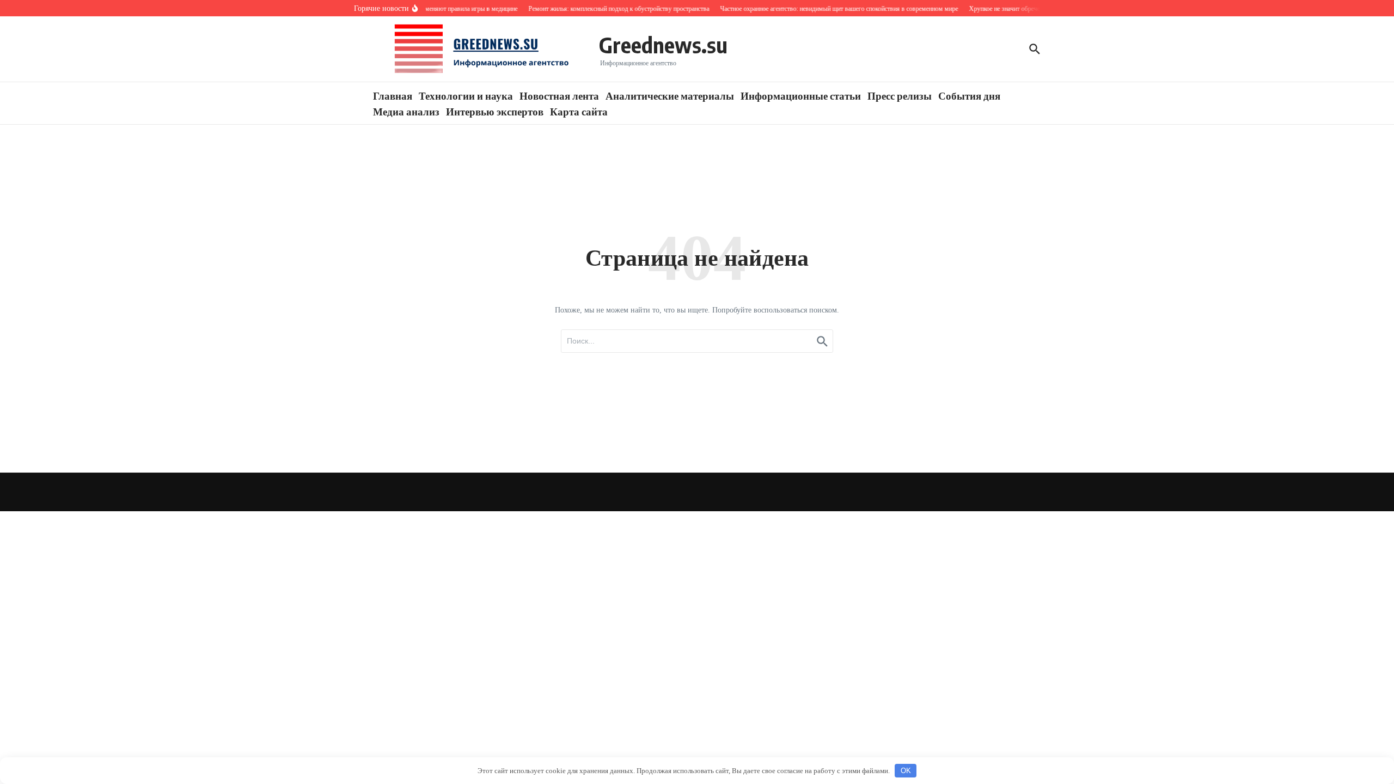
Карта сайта (579, 111)
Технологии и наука (466, 95)
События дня (969, 95)
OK (906, 771)
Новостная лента (559, 95)
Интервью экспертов (494, 111)
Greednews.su (663, 44)
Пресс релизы (899, 95)
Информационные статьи (801, 95)
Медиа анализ (406, 111)
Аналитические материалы (670, 95)
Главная (392, 95)
